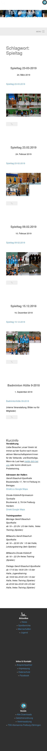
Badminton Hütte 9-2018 (23, 385)
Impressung (24, 668)
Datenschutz (24, 671)
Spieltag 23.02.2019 (23, 147)
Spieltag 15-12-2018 (15, 321)
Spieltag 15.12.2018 (23, 306)
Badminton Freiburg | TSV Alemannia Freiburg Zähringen (23, 12)
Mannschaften (24, 628)
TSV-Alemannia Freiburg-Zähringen (24, 724)
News (24, 621)
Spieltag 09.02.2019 (23, 227)
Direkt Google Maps (15, 509)
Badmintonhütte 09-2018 (17, 400)
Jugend (24, 632)
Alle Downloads (24, 714)
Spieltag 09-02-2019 (15, 242)
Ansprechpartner (24, 664)
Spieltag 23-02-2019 (15, 163)
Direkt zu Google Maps (17, 488)
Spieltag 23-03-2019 (23, 68)
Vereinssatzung (24, 721)
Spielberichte (24, 625)
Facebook (24, 675)
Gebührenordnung (24, 717)
